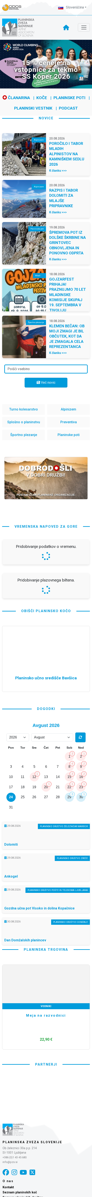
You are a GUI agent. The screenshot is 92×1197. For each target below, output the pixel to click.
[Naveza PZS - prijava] (14, 7)
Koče (41, 97)
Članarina (18, 97)
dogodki (46, 821)
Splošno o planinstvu (23, 422)
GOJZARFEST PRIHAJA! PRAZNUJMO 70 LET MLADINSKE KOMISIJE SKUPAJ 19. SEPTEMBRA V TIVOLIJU (67, 294)
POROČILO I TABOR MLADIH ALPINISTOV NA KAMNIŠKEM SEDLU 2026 (66, 154)
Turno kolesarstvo (23, 409)
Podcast (68, 108)
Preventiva (68, 422)
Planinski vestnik (33, 108)
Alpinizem (68, 409)
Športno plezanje (23, 435)
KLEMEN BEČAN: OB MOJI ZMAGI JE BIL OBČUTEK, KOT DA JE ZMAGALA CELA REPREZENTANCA (67, 336)
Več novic (47, 382)
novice (46, 118)
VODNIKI (46, 1118)
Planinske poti (69, 97)
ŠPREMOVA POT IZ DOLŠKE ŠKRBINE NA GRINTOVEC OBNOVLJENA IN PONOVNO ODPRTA (67, 242)
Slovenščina (74, 7)
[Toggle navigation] (84, 27)
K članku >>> (58, 170)
